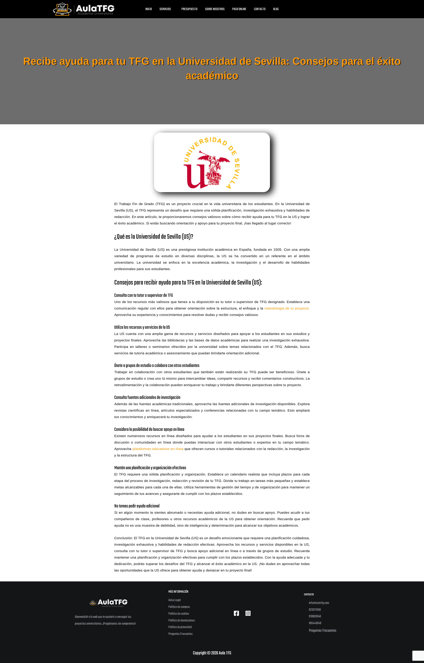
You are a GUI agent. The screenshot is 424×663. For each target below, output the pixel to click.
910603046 (315, 616)
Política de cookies (178, 613)
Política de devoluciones (181, 620)
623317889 (315, 609)
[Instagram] (248, 613)
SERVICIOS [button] (165, 9)
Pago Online (239, 9)
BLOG (276, 9)
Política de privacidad (180, 627)
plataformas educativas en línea (157, 449)
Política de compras (179, 607)
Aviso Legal (174, 600)
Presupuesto (189, 9)
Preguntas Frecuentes (180, 634)
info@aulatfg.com (319, 603)
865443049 (315, 623)
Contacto (259, 9)
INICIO (148, 9)
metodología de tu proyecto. (286, 308)
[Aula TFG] (83, 9)
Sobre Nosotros (215, 9)
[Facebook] (236, 613)
